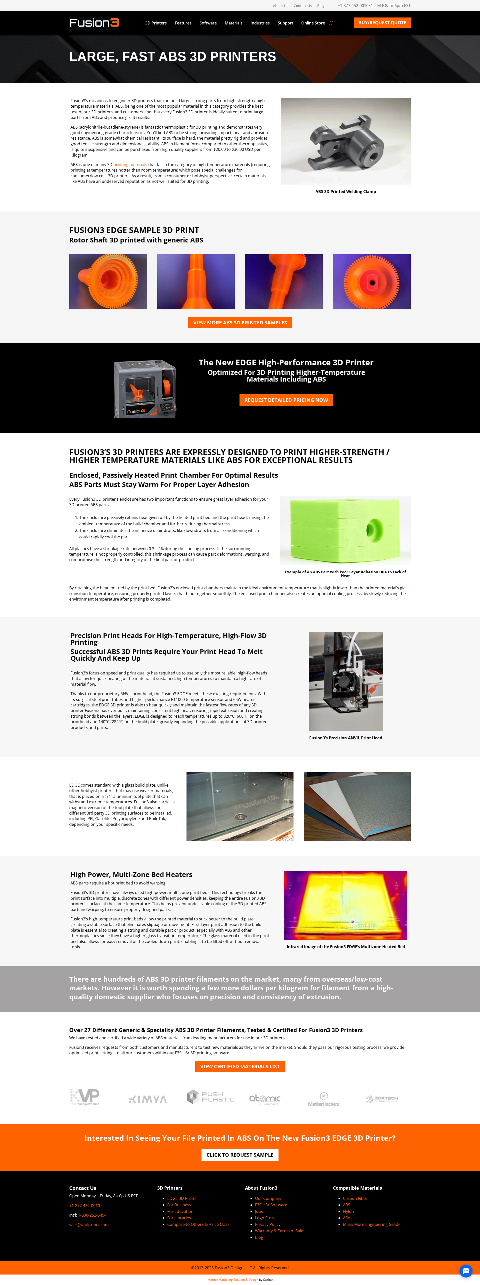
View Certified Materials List (240, 1066)
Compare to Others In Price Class (198, 1224)
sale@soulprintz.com (89, 1225)
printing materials (130, 164)
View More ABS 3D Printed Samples (240, 322)
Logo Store (265, 1218)
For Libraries (179, 1218)
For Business (179, 1205)
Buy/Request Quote (382, 22)
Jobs (259, 1211)
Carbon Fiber (355, 1198)
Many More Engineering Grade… (373, 1224)
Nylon (348, 1211)
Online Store (313, 23)
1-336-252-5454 (92, 1215)
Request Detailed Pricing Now (286, 400)
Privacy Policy (267, 1224)
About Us (280, 6)
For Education (180, 1211)
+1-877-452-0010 (84, 1205)
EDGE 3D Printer (182, 1198)
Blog (320, 6)
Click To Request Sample (240, 1154)
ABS (346, 1205)
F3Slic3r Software (271, 1205)
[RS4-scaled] (372, 308)
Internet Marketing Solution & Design (232, 1280)
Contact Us (303, 6)
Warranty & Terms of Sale (279, 1231)
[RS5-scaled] (284, 308)
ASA (346, 1218)
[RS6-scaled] (108, 308)
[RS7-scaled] (196, 308)
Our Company (268, 1198)
